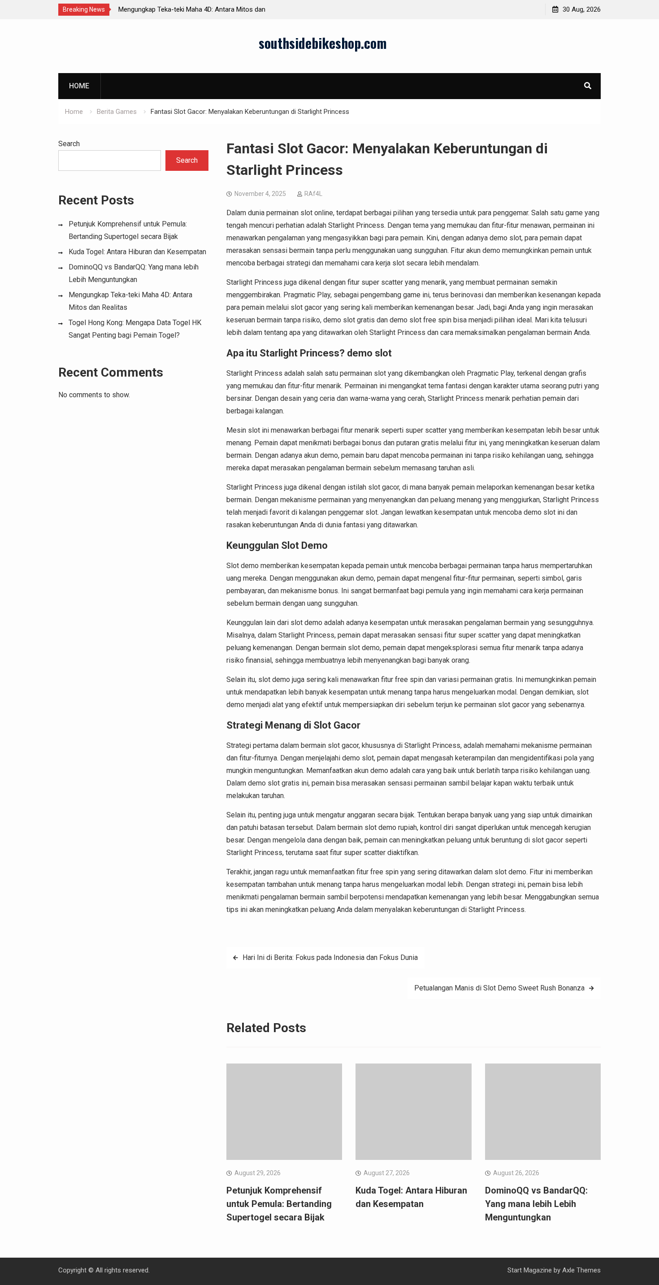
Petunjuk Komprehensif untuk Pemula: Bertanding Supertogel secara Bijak (279, 1204)
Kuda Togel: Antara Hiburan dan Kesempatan (137, 251)
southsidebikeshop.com (323, 43)
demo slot (369, 353)
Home (79, 86)
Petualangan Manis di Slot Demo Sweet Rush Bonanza (499, 988)
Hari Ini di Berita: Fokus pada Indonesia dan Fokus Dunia (330, 957)
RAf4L (313, 193)
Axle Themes (581, 1270)
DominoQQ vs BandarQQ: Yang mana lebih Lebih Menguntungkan (536, 1204)
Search (69, 143)
